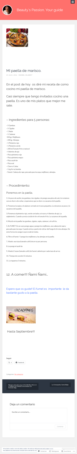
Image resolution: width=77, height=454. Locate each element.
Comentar (60, 426)
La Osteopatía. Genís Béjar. (60, 385)
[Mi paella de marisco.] (38, 46)
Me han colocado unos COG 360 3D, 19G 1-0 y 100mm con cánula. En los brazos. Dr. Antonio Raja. (22, 386)
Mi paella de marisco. (23, 70)
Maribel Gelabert (25, 75)
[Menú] (73, 2)
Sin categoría (18, 374)
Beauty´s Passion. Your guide (40, 10)
